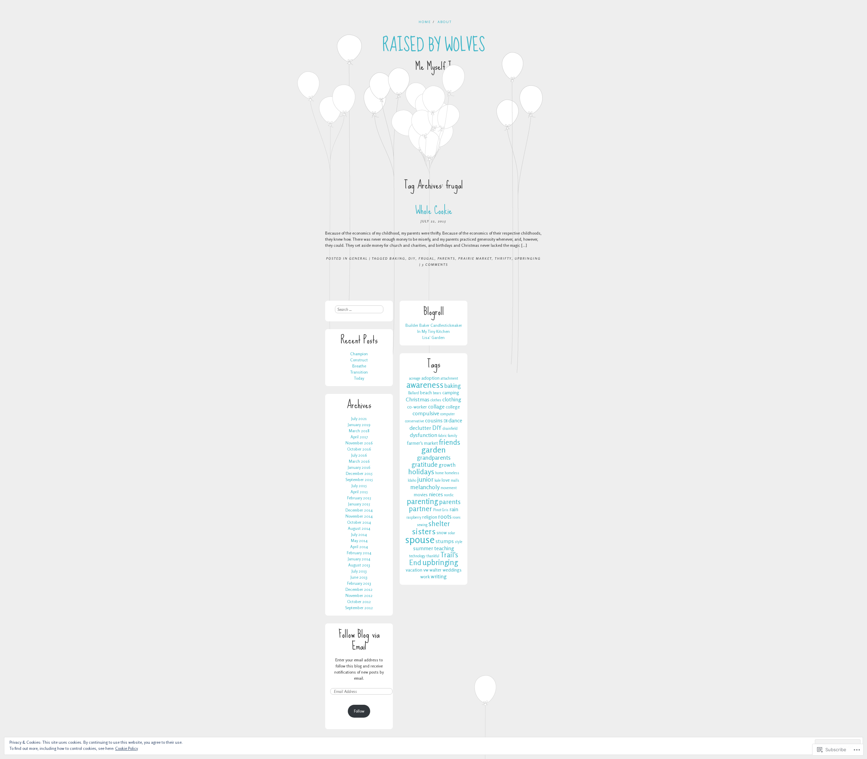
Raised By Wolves (433, 45)
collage (436, 406)
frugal (427, 258)
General (358, 258)
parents (446, 258)
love (446, 480)
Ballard (413, 393)
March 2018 (359, 430)
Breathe (359, 365)
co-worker (417, 407)
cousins (434, 420)
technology (417, 556)
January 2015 (359, 503)
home (439, 473)
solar (451, 533)
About (445, 22)
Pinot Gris (440, 510)
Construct (359, 359)
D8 (445, 421)
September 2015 (359, 479)
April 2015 (359, 491)
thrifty (503, 258)
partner (420, 508)
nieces (436, 494)
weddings (452, 570)
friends (449, 442)
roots (444, 516)
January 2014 (359, 558)
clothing (451, 399)
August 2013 (359, 564)
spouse (420, 539)
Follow (359, 711)
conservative (414, 421)
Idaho (412, 480)
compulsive (426, 413)
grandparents (433, 457)
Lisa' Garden (433, 337)
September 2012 (359, 607)
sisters (424, 531)
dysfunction (423, 435)
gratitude (424, 464)
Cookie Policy (126, 748)
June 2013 (359, 577)
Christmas (417, 399)
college (453, 407)
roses (456, 517)
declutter (420, 427)
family (452, 436)
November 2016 (359, 442)
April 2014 (359, 546)
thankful (432, 556)
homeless (452, 473)
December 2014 (359, 510)
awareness (424, 385)
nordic (448, 495)
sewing (422, 525)
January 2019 (359, 424)
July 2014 (359, 534)
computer (447, 414)
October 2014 (359, 522)
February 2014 (359, 552)
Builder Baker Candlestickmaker (433, 325)
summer (423, 548)
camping (450, 392)
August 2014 (359, 528)
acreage (414, 378)
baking (397, 258)
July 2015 (359, 485)
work (425, 576)
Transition (359, 372)
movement (449, 488)
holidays (421, 471)
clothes (435, 400)
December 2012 (359, 589)
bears (437, 393)
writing (439, 576)
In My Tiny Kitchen (433, 331)
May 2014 (359, 540)
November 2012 (359, 595)
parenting (422, 501)
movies (421, 494)
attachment (449, 378)
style (458, 542)
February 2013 (359, 583)
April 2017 (359, 436)
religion (429, 517)
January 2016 (359, 467)
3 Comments (435, 264)
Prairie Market (475, 258)
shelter (439, 523)
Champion (359, 353)
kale (438, 480)
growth (447, 464)
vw (425, 570)
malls (455, 480)
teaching (444, 548)
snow (442, 532)
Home (425, 22)
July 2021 (359, 418)
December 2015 (359, 473)
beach (426, 392)
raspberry (413, 517)
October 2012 (359, 601)
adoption (430, 378)
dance (455, 420)
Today (359, 378)
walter (435, 570)
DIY (412, 258)
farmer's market (422, 443)
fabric (442, 436)
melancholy (425, 487)
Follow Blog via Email (359, 640)
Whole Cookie (433, 210)
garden (433, 449)
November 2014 (359, 516)
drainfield (450, 428)
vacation (414, 570)
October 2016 (359, 449)
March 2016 (359, 461)
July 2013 (359, 571)
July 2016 (359, 455)
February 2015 (359, 497)
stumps (445, 541)
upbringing (528, 258)
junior (425, 479)
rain (453, 509)
